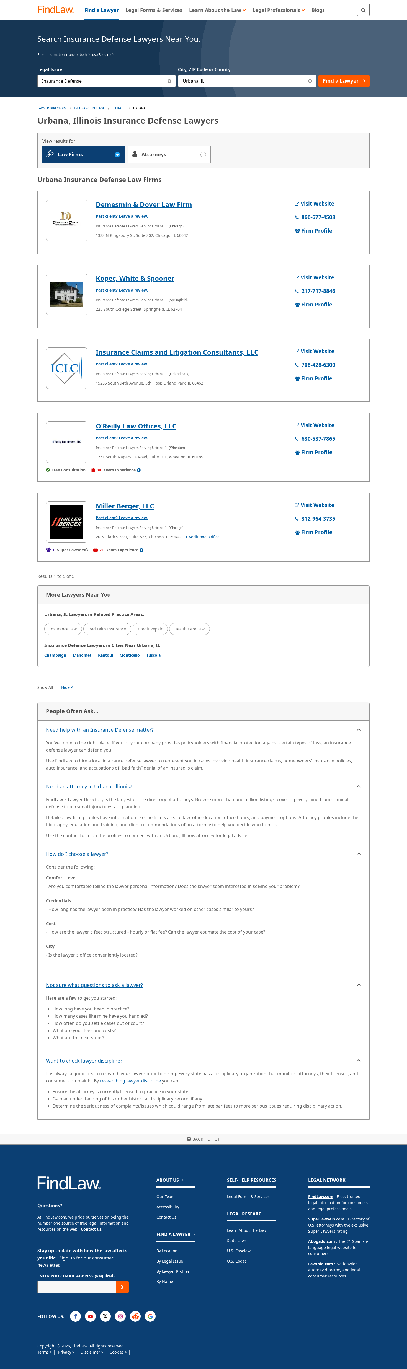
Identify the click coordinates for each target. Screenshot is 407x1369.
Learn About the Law (246, 1230)
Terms (43, 1352)
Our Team (165, 1196)
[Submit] (122, 1287)
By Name (164, 1281)
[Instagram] (120, 1316)
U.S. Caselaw (239, 1250)
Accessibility (167, 1206)
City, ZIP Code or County (204, 69)
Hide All (68, 687)
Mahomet (82, 655)
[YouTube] (90, 1316)
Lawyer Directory (51, 108)
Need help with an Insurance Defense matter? (100, 729)
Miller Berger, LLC (125, 505)
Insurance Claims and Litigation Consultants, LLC (177, 352)
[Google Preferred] (150, 1316)
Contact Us (166, 1217)
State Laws (237, 1240)
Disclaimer (91, 1352)
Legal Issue (49, 69)
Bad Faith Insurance (107, 629)
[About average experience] (139, 470)
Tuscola (153, 655)
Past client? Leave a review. (122, 216)
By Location (166, 1250)
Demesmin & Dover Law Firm (144, 204)
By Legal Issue (169, 1261)
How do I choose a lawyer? (77, 854)
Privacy (65, 1352)
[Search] (363, 10)
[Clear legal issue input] (169, 81)
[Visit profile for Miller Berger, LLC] (66, 522)
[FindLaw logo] (58, 9)
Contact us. (91, 1229)
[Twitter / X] (105, 1316)
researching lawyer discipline (130, 1081)
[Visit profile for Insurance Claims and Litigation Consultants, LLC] (66, 368)
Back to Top (206, 1139)
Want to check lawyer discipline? (84, 1060)
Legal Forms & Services (248, 1196)
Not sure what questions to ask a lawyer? (94, 985)
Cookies (117, 1352)
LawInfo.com (320, 1263)
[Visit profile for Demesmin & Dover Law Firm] (66, 220)
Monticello (130, 655)
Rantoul (105, 655)
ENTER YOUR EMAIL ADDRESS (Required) (76, 1276)
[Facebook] (75, 1316)
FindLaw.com (320, 1196)
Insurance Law (63, 629)
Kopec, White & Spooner (135, 278)
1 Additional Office (202, 536)
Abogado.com (321, 1241)
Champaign (55, 655)
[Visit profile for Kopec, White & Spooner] (66, 294)
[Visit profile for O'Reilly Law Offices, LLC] (66, 442)
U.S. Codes (237, 1261)
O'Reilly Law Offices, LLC (136, 425)
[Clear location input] (310, 81)
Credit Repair (150, 629)
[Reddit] (135, 1316)
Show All (45, 687)
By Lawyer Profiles (173, 1271)
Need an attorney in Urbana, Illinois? (89, 786)
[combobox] (106, 81)
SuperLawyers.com (326, 1219)
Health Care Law (189, 629)
